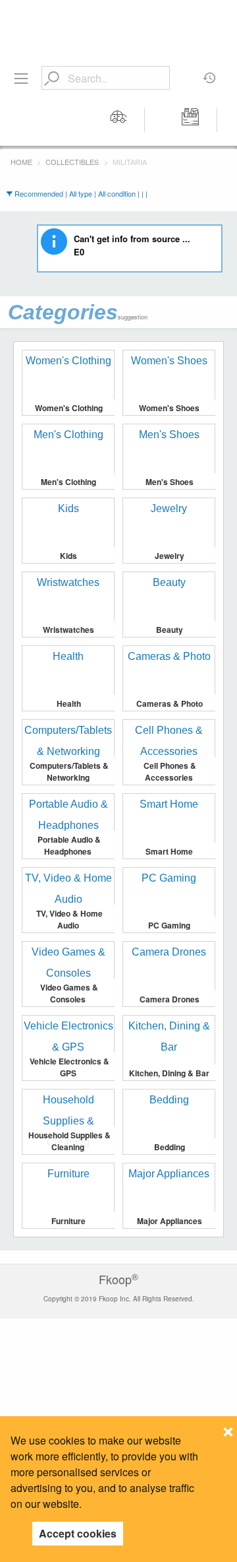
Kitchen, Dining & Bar (169, 1073)
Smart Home (169, 851)
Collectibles (72, 161)
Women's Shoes (169, 408)
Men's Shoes (169, 482)
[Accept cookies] (228, 1428)
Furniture (68, 1221)
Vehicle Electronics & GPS (69, 1067)
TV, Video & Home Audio (69, 919)
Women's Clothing (69, 408)
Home (21, 161)
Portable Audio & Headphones (69, 845)
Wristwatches (68, 629)
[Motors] (118, 120)
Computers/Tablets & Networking (69, 771)
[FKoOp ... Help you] (118, 21)
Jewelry (169, 556)
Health (69, 703)
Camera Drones (169, 999)
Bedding (169, 1147)
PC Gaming (169, 925)
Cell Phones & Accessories (170, 771)
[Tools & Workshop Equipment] (191, 120)
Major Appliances (169, 1221)
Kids (68, 556)
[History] (209, 73)
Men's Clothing (68, 482)
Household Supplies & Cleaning (69, 1141)
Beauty (169, 629)
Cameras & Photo (169, 703)
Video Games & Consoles (69, 993)
